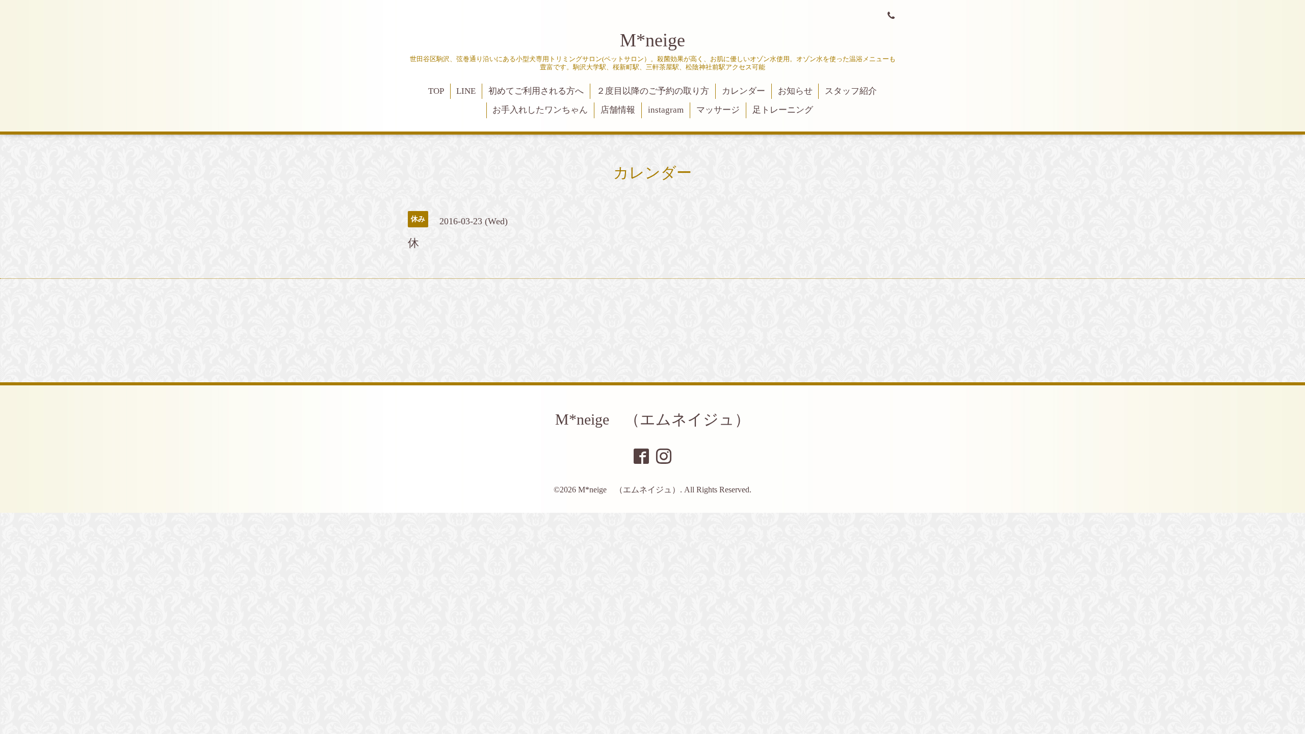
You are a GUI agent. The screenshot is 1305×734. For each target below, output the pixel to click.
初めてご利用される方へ (536, 91)
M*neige (652, 40)
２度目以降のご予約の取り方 (652, 91)
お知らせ (795, 91)
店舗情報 (618, 110)
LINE (466, 91)
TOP (436, 91)
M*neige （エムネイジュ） (652, 419)
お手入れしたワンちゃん (540, 110)
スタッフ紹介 (851, 91)
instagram (666, 110)
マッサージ (718, 110)
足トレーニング (782, 110)
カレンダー (743, 91)
